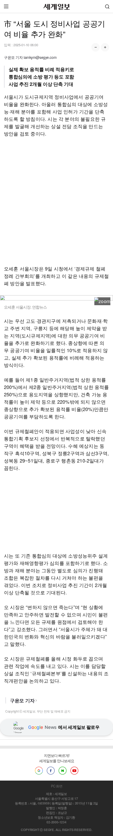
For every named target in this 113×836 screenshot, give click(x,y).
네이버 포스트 (62, 771)
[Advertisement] (56, 200)
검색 (107, 6)
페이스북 (51, 771)
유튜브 (74, 771)
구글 (39, 771)
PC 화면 (56, 785)
